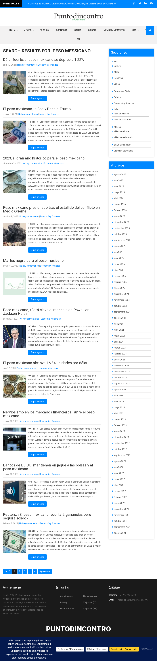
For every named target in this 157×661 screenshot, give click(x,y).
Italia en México (121, 113)
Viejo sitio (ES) (90, 608)
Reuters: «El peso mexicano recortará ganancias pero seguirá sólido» (47, 516)
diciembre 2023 (121, 365)
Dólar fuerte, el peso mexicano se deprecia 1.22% (43, 59)
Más (134, 30)
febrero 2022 (120, 497)
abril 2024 (118, 342)
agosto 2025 (120, 246)
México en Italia (121, 131)
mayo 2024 (119, 336)
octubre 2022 (120, 449)
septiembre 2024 (122, 312)
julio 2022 (118, 467)
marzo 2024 (120, 348)
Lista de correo (90, 596)
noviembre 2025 (122, 228)
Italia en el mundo (122, 119)
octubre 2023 (120, 377)
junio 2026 (119, 186)
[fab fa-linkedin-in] (145, 3)
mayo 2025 (119, 264)
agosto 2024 (120, 318)
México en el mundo (123, 137)
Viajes (117, 84)
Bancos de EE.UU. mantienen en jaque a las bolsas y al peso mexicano (48, 467)
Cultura (117, 66)
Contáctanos (66, 596)
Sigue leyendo (37, 98)
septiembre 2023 (122, 383)
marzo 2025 (120, 276)
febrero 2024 (120, 353)
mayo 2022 (119, 479)
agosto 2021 (120, 533)
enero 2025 (119, 288)
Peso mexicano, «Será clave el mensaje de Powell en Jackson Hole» (46, 312)
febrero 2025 (120, 282)
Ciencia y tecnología (123, 151)
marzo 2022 (120, 491)
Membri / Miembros (114, 30)
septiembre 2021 (122, 527)
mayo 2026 (119, 192)
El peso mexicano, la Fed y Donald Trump (37, 109)
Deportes (118, 78)
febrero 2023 (120, 425)
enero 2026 (119, 216)
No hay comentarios (27, 65)
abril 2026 (118, 198)
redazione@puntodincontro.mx (133, 600)
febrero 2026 (120, 210)
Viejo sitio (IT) (89, 602)
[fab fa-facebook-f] (133, 3)
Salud (77, 30)
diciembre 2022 (121, 437)
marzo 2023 (120, 419)
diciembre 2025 (121, 222)
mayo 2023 (119, 407)
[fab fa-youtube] (151, 3)
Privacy (63, 602)
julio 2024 (118, 324)
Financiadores (67, 608)
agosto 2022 (120, 461)
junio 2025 (119, 258)
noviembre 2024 (122, 300)
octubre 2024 (120, 306)
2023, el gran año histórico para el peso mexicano (43, 158)
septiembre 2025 (122, 240)
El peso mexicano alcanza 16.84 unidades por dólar (45, 363)
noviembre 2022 (122, 443)
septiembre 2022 (122, 455)
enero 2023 (119, 431)
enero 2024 (119, 359)
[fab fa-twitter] (139, 3)
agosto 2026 (120, 174)
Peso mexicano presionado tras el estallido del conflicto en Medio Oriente (51, 209)
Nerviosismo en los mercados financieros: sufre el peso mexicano (49, 414)
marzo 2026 (120, 204)
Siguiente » (44, 571)
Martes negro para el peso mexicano (33, 260)
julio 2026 (118, 180)
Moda (116, 72)
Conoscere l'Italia (122, 91)
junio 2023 (119, 401)
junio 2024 (119, 330)
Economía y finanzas (48, 65)
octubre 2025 (120, 234)
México (28, 30)
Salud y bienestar (122, 145)
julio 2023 (118, 395)
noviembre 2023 (122, 371)
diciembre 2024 (121, 294)
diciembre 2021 (121, 509)
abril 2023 (118, 413)
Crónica (44, 30)
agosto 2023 (120, 389)
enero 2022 (119, 503)
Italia (12, 30)
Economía (61, 30)
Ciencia (92, 30)
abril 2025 (118, 270)
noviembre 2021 (122, 515)
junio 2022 (119, 473)
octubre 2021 (120, 521)
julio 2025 (118, 252)
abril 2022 (118, 485)
